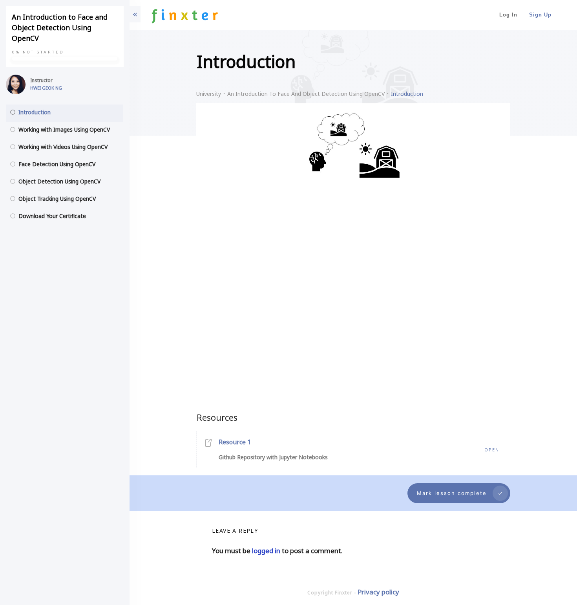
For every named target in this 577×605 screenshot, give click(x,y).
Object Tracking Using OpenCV (57, 198)
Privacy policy (378, 591)
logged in (266, 550)
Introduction (34, 112)
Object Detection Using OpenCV (59, 181)
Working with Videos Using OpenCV (63, 146)
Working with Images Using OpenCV (64, 129)
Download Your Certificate (52, 216)
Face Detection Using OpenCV (56, 164)
